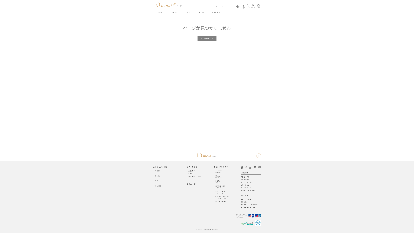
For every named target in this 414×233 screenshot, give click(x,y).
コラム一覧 (191, 184)
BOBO (218, 182)
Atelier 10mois (222, 197)
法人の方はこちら (246, 188)
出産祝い (191, 171)
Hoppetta (219, 177)
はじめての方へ (246, 199)
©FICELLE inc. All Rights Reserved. (207, 229)
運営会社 (243, 202)
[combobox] (227, 6)
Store (258, 7)
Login (243, 7)
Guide (253, 7)
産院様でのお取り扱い (248, 190)
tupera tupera (221, 202)
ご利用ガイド (245, 177)
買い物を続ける (207, 38)
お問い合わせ (245, 185)
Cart (248, 7)
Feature (216, 12)
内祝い (190, 173)
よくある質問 (245, 180)
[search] (237, 6)
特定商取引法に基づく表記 (249, 205)
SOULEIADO (220, 192)
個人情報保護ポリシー (248, 207)
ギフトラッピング (246, 182)
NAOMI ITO (220, 187)
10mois (218, 171)
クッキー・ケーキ (195, 176)
